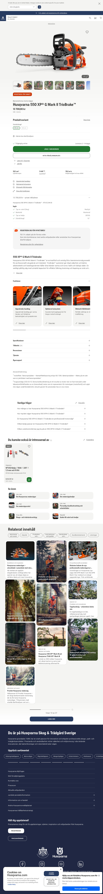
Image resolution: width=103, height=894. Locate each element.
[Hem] (3, 18)
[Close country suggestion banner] (99, 3)
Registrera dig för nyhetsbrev (31, 244)
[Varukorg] (95, 18)
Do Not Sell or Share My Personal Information (51, 881)
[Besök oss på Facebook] (22, 864)
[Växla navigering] (100, 18)
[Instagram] (42, 864)
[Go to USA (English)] (39, 7)
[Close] (61, 869)
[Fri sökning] (90, 18)
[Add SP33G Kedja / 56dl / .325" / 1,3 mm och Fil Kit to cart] (29, 479)
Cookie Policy (12, 884)
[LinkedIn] (81, 864)
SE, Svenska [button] (11, 19)
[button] (87, 32)
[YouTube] (61, 864)
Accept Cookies (51, 873)
